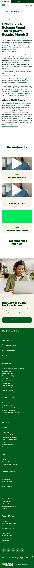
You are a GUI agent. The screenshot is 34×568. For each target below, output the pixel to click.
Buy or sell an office (8, 528)
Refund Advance (7, 486)
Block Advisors (6, 403)
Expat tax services (7, 390)
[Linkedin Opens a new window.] (22, 550)
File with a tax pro (7, 373)
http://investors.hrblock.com (9, 51)
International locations (9, 506)
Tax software (6, 378)
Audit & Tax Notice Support (10, 388)
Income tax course (7, 530)
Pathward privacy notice (9, 464)
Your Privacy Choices (20, 564)
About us (4, 521)
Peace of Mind (6, 383)
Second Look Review (8, 380)
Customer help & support (9, 499)
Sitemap (4, 508)
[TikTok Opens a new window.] (4, 550)
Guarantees (5, 540)
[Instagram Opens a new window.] (13, 550)
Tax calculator (6, 432)
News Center (6, 533)
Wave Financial (6, 415)
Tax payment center (8, 442)
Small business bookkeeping (10, 407)
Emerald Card (6, 479)
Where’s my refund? (8, 444)
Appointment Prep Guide (9, 437)
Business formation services (10, 412)
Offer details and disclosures (11, 331)
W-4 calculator (6, 447)
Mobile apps (5, 430)
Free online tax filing (8, 376)
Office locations (6, 504)
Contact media (17, 320)
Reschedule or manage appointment (13, 368)
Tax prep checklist (7, 434)
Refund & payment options (10, 439)
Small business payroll (8, 410)
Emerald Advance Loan (9, 484)
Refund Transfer (7, 481)
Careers (4, 526)
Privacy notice (6, 461)
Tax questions (6, 501)
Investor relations (7, 535)
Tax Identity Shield (7, 385)
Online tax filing (6, 371)
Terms (4, 459)
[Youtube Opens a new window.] (18, 550)
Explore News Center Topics (13, 11)
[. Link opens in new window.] (7, 564)
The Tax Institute (7, 538)
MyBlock (4, 427)
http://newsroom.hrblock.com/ (10, 126)
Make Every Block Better (9, 523)
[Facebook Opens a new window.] (8, 550)
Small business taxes (8, 405)
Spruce (4, 476)
